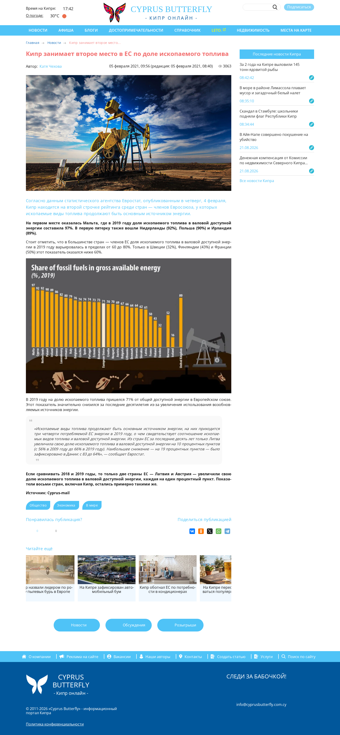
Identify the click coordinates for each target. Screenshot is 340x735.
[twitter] (286, 17)
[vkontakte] (303, 17)
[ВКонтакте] (192, 531)
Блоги (91, 30)
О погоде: (34, 15)
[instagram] (278, 17)
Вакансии (122, 656)
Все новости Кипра (257, 181)
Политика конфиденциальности (55, 724)
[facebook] (269, 17)
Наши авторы (157, 656)
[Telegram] (227, 531)
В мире (92, 505)
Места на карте (296, 30)
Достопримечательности (136, 30)
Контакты (193, 656)
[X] (210, 531)
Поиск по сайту (301, 656)
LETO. (217, 30)
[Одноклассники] (201, 531)
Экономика (66, 505)
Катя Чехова (50, 66)
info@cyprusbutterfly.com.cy (261, 704)
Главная (32, 42)
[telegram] (295, 17)
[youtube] (312, 17)
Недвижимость (253, 30)
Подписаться (299, 6)
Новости (38, 30)
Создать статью (231, 656)
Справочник (187, 30)
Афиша (66, 30)
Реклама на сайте (82, 656)
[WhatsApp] (219, 531)
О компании (40, 656)
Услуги (267, 656)
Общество (38, 505)
